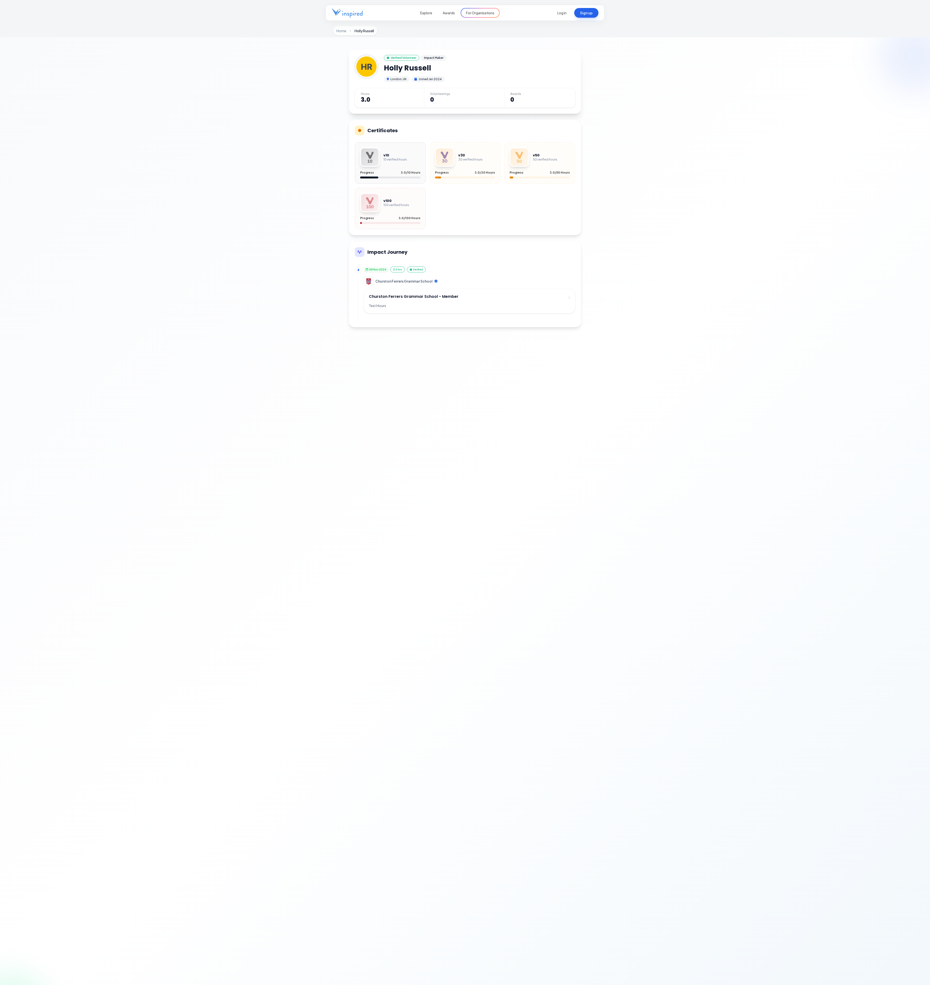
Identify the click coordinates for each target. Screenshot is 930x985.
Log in (561, 13)
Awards (449, 13)
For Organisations (480, 13)
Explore (426, 13)
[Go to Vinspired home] (347, 13)
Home (341, 31)
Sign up (586, 13)
